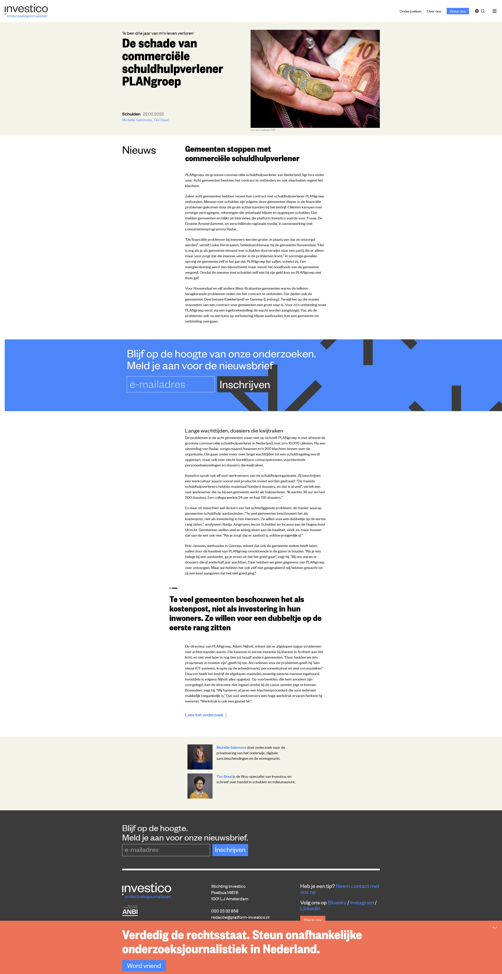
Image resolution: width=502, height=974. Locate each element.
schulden (131, 113)
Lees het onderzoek (204, 714)
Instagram (362, 902)
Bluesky (337, 902)
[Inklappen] (495, 927)
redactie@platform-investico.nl (240, 917)
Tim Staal (160, 119)
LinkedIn (310, 908)
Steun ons (458, 10)
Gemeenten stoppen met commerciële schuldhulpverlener (242, 153)
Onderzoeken (410, 10)
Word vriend (144, 965)
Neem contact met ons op (339, 888)
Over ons (434, 10)
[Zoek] (483, 11)
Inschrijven (245, 384)
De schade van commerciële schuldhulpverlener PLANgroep (172, 61)
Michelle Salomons (137, 119)
